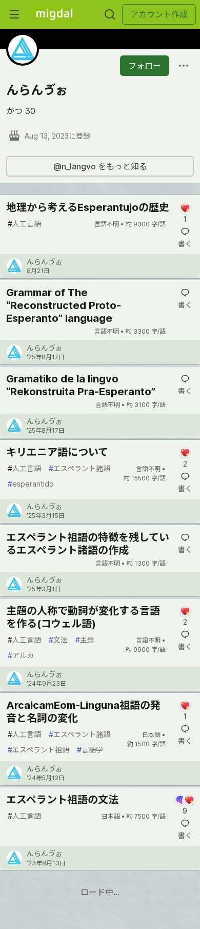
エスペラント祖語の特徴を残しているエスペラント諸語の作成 (87, 543)
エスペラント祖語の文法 (62, 799)
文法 (58, 639)
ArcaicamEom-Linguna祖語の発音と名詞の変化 (83, 711)
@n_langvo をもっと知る (100, 166)
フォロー (144, 66)
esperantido (31, 483)
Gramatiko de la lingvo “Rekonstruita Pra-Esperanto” (80, 385)
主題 (84, 639)
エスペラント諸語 (79, 468)
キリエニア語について (57, 452)
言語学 (90, 749)
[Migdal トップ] (54, 14)
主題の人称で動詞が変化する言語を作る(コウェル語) (83, 617)
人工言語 (24, 223)
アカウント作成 (159, 14)
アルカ (21, 655)
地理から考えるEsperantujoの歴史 (87, 207)
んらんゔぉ (45, 261)
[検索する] (109, 14)
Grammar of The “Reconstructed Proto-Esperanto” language (63, 305)
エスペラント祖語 (38, 749)
